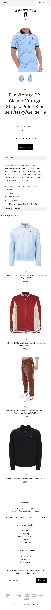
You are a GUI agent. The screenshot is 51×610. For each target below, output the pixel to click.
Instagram (27, 562)
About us (25, 530)
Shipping (25, 533)
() (41, 3)
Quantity (20, 130)
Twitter (27, 559)
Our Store (25, 542)
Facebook (27, 556)
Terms (25, 540)
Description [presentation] (9, 158)
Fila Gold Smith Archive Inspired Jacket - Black (25, 478)
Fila (25, 89)
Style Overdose (32, 604)
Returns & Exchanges (25, 536)
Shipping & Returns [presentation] (12, 209)
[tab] (25, 158)
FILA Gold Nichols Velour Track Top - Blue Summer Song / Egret (25, 276)
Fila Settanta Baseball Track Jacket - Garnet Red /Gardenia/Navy (25, 344)
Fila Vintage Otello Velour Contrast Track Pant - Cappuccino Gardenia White (26, 411)
